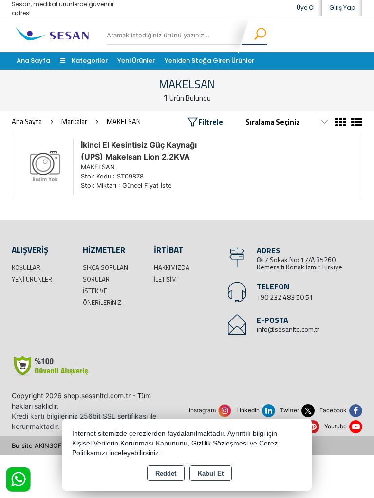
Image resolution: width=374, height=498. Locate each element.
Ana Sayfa (33, 60)
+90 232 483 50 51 (285, 297)
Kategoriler (89, 60)
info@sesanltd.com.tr (288, 329)
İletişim (165, 279)
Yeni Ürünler (32, 279)
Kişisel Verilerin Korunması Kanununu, (130, 443)
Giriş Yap (342, 7)
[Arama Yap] (254, 35)
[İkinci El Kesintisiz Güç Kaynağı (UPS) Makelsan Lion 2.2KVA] (45, 166)
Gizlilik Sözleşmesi (219, 443)
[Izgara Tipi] (340, 123)
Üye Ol (306, 7)
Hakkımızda (171, 267)
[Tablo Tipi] (355, 123)
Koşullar (26, 267)
